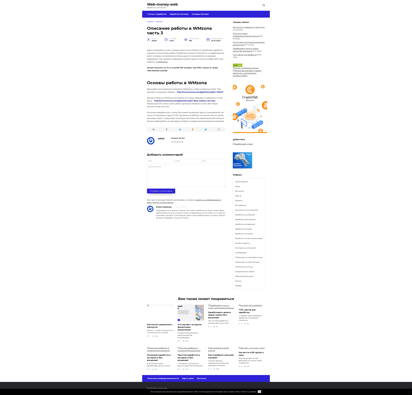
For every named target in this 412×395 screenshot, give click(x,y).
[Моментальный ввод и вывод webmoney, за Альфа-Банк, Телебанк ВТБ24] (249, 76)
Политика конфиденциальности (163, 378)
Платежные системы (244, 267)
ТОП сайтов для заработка (244, 55)
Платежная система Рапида (247, 262)
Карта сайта (188, 378)
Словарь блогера (200, 14)
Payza (237, 186)
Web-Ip (238, 196)
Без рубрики (240, 205)
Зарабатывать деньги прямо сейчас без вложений (219, 315)
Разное (238, 281)
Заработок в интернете (245, 215)
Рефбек (238, 286)
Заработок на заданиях (245, 224)
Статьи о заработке (157, 14)
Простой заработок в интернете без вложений (189, 357)
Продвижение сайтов (244, 272)
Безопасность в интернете (246, 210)
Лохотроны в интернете (245, 248)
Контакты (201, 378)
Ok (259, 392)
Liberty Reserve (241, 182)
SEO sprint (239, 191)
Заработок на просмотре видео (249, 238)
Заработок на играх (179, 14)
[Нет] (409, 392)
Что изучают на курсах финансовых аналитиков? (189, 327)
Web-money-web (162, 4)
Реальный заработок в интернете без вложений (159, 357)
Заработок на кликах (244, 234)
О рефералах (162, 62)
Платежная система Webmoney (248, 257)
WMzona (238, 201)
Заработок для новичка (245, 219)
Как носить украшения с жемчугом (249, 27)
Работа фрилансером (244, 276)
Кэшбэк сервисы (242, 243)
